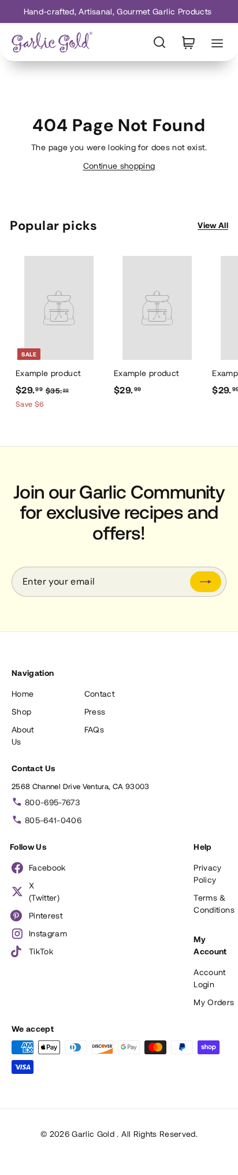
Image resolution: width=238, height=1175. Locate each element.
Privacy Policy (207, 873)
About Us (23, 735)
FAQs (94, 729)
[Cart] (188, 42)
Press (95, 711)
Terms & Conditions (214, 903)
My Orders (214, 1002)
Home (23, 693)
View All (213, 225)
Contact (99, 693)
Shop (21, 711)
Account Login (209, 978)
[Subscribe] (205, 581)
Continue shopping (119, 165)
